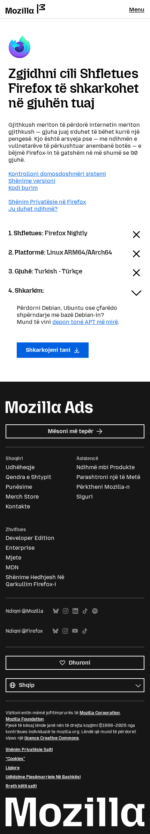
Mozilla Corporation (100, 712)
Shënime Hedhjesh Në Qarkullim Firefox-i (35, 581)
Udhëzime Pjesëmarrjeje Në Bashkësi (43, 776)
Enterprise (20, 547)
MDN (12, 567)
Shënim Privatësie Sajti (29, 749)
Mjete (13, 557)
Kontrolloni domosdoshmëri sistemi (57, 174)
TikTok (85, 611)
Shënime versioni (31, 181)
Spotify (95, 611)
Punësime (19, 487)
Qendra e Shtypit (28, 477)
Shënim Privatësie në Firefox (47, 202)
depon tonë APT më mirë (85, 322)
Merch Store (22, 496)
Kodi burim (23, 188)
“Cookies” (15, 758)
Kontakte (18, 506)
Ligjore (13, 767)
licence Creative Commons (51, 738)
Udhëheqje (20, 467)
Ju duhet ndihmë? (33, 209)
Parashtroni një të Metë (108, 477)
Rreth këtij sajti (21, 786)
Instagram (65, 611)
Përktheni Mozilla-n (103, 487)
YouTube (75, 631)
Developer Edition (30, 538)
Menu (136, 9)
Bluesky (56, 611)
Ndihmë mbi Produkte (105, 467)
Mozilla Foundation (25, 719)
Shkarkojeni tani (49, 350)
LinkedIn (75, 611)
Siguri (84, 496)
